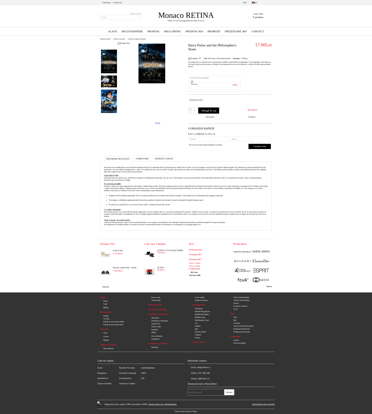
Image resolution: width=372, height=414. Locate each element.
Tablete (153, 332)
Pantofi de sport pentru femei (113, 325)
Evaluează (251, 117)
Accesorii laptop (156, 336)
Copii (105, 304)
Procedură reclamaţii (127, 373)
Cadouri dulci (156, 300)
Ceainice (236, 340)
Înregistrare (102, 373)
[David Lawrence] (242, 271)
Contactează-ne (125, 378)
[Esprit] (261, 271)
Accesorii (104, 329)
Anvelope (236, 323)
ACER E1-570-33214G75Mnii (170, 250)
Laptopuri (154, 329)
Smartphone (155, 339)
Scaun (160, 268)
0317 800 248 (204, 373)
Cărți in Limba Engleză (241, 297)
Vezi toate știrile (195, 275)
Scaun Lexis (118, 250)
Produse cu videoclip (157, 309)
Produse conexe (164, 159)
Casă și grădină (198, 305)
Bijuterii (106, 340)
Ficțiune (236, 303)
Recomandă (210, 117)
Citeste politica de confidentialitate (162, 404)
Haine (102, 297)
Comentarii (142, 159)
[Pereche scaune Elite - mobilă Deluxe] (105, 272)
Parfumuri (154, 347)
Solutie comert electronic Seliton (186, 411)
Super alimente (108, 348)
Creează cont (117, 3)
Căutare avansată (135, 14)
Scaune (197, 338)
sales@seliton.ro (203, 367)
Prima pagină (105, 39)
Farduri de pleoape (201, 300)
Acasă (112, 31)
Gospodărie (235, 336)
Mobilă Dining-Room (202, 311)
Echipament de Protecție (241, 332)
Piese (235, 317)
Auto (232, 313)
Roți (234, 320)
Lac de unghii (199, 297)
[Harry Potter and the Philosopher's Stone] (151, 83)
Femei (105, 301)
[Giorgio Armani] (261, 252)
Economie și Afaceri (240, 306)
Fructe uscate (155, 297)
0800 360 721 (204, 379)
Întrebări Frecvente (127, 368)
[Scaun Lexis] (105, 254)
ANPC (143, 373)
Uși (196, 323)
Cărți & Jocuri (119, 39)
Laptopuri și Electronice (158, 314)
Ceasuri (106, 336)
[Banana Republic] (242, 252)
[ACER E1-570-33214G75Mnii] (150, 254)
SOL (143, 378)
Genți (105, 333)
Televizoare (155, 318)
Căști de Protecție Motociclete (243, 326)
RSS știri (194, 272)
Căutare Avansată (104, 383)
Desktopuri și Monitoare (159, 321)
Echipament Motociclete (241, 329)
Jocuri (235, 309)
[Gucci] (261, 280)
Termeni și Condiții (127, 383)
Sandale (106, 316)
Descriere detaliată (117, 159)
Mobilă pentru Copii (202, 320)
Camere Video (156, 327)
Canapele (198, 335)
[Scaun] (150, 272)
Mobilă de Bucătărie (202, 314)
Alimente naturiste (108, 345)
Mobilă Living (200, 317)
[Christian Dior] (261, 261)
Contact (258, 31)
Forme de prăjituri (239, 343)
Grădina (197, 326)
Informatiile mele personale (263, 404)
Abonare (105, 287)
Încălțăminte (105, 312)
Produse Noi (194, 31)
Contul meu (106, 3)
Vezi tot (269, 286)
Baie (196, 329)
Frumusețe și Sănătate (158, 343)
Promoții (214, 31)
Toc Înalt (106, 319)
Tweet (157, 123)
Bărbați (105, 308)
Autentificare (102, 378)
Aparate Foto (155, 324)
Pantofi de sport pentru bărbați (113, 322)
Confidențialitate (148, 368)
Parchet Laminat (200, 332)
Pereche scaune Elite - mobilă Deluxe (126, 268)
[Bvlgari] (242, 261)
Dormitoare (199, 309)
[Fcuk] (242, 280)
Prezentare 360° (236, 31)
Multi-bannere (132, 31)
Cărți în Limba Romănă (137, 39)
